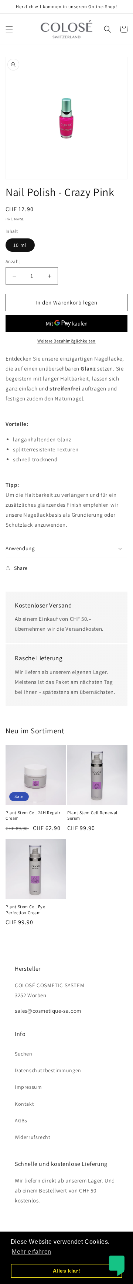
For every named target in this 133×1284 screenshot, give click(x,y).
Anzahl (13, 261)
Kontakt (24, 1104)
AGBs (21, 1120)
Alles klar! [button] (67, 1271)
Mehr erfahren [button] (31, 1252)
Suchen (24, 1053)
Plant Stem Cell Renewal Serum (92, 815)
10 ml (20, 245)
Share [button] (21, 568)
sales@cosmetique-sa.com (48, 1010)
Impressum (28, 1087)
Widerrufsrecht (32, 1137)
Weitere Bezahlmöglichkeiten (66, 341)
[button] (9, 29)
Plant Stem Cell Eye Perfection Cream (25, 909)
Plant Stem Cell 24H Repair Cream (33, 815)
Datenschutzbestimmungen (48, 1070)
